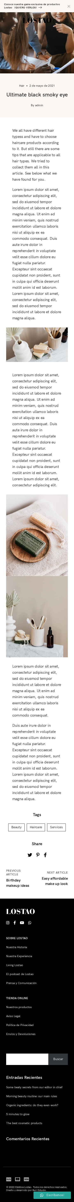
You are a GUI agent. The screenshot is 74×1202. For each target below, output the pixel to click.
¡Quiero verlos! (25, 7)
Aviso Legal (13, 1016)
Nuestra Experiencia (19, 956)
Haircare (36, 827)
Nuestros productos (19, 1007)
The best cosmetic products (24, 1123)
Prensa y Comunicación (21, 983)
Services (56, 827)
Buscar (11, 1050)
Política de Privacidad (20, 1025)
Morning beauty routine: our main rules (31, 1096)
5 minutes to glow (17, 1114)
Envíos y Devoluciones (20, 1034)
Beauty (16, 827)
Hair (21, 85)
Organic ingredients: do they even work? (32, 1105)
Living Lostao (14, 965)
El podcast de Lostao (20, 974)
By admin (37, 105)
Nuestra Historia (16, 947)
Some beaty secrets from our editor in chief (34, 1087)
